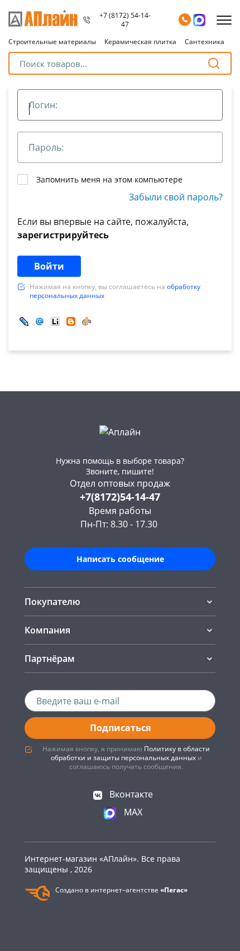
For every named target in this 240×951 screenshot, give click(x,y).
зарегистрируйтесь (63, 235)
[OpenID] (86, 321)
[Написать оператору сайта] (199, 20)
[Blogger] (71, 321)
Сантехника (204, 41)
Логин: (42, 105)
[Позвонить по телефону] (184, 20)
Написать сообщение (120, 559)
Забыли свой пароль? (176, 197)
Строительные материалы (52, 41)
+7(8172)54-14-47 (120, 496)
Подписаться (120, 728)
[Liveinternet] (55, 321)
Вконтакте (130, 794)
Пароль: (46, 147)
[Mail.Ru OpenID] (39, 321)
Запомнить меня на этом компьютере (108, 179)
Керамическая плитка (140, 41)
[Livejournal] (24, 321)
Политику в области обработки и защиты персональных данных (130, 753)
